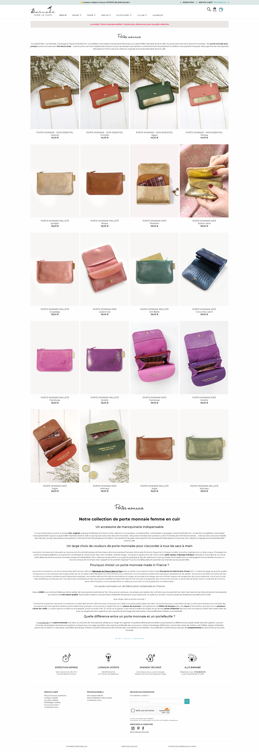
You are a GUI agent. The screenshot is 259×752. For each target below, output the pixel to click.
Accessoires (122, 15)
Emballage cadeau (52, 702)
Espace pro (188, 2)
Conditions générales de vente (182, 746)
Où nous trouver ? (52, 705)
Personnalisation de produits (99, 698)
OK (187, 701)
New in (63, 15)
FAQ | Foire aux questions (55, 695)
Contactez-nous (51, 707)
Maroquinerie (138, 638)
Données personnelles (76, 746)
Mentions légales (129, 746)
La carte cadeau (51, 700)
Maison (105, 15)
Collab (141, 15)
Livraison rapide (51, 698)
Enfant (75, 15)
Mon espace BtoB (95, 695)
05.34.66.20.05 (220, 2)
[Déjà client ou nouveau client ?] (216, 9)
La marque (158, 15)
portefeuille (44, 623)
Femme (90, 15)
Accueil (118, 638)
